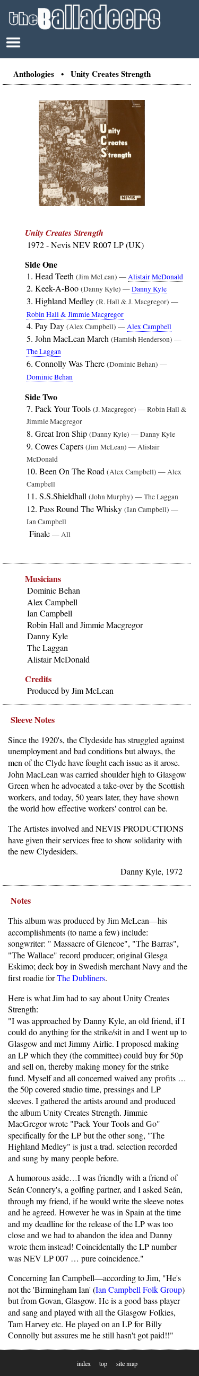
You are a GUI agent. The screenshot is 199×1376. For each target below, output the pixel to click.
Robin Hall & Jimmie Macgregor (75, 314)
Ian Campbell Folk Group (139, 1289)
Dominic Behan (50, 377)
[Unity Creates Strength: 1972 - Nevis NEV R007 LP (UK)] (92, 203)
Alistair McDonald (155, 276)
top (103, 1363)
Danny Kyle (149, 289)
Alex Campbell (149, 326)
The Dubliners (81, 977)
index (84, 1363)
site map (126, 1363)
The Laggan (44, 351)
